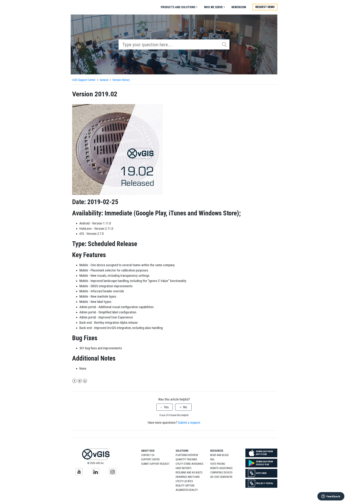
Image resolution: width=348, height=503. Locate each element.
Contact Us (147, 455)
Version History (121, 80)
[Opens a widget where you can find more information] (330, 496)
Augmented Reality (187, 489)
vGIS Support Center (84, 80)
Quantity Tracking (186, 459)
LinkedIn (85, 381)
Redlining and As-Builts (189, 472)
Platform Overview (187, 455)
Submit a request (189, 422)
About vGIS (148, 450)
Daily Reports (183, 468)
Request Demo (265, 7)
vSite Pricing (217, 463)
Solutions (182, 450)
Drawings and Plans (188, 476)
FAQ (212, 459)
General (104, 80)
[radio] (164, 407)
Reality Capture (185, 485)
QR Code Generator (221, 476)
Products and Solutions (178, 7)
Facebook (74, 381)
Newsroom (238, 7)
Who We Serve (213, 7)
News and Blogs (219, 455)
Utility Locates (184, 481)
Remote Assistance (221, 468)
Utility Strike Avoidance (190, 463)
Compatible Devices (221, 472)
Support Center (150, 459)
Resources (216, 450)
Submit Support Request (155, 463)
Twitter (79, 381)
